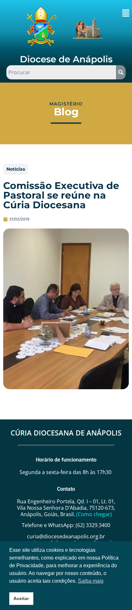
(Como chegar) (94, 514)
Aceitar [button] (21, 598)
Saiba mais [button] (90, 581)
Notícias (15, 169)
